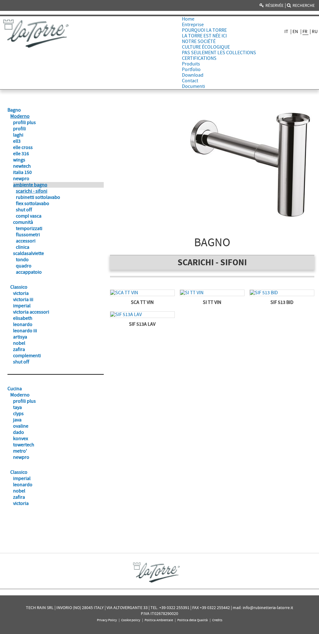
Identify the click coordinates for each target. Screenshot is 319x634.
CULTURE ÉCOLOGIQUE (206, 47)
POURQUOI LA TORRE (204, 30)
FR (305, 31)
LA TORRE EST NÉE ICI (204, 36)
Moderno (20, 116)
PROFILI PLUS (24, 122)
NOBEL (19, 343)
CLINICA (22, 247)
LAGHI (18, 135)
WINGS (19, 160)
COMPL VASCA (28, 216)
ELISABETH (22, 318)
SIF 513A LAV (142, 324)
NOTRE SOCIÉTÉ (199, 41)
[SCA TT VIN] (142, 293)
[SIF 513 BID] (282, 293)
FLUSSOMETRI (28, 235)
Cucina (14, 389)
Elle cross (23, 147)
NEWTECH (22, 166)
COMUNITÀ (23, 222)
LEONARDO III (25, 331)
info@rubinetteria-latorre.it (268, 607)
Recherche (304, 5)
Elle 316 (21, 154)
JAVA (17, 420)
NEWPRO (21, 178)
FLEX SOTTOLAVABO (32, 203)
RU (315, 31)
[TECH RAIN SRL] (36, 33)
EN (296, 31)
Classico (18, 287)
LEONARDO (22, 324)
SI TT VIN (212, 302)
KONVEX (20, 438)
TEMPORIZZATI (29, 228)
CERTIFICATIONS (199, 58)
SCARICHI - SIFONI (31, 191)
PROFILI (19, 129)
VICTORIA (21, 293)
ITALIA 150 (22, 172)
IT (286, 31)
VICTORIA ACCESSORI (31, 312)
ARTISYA (20, 337)
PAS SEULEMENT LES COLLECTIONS (219, 53)
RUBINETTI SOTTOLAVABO (38, 197)
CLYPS (18, 414)
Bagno (14, 110)
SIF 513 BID (281, 302)
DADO (18, 432)
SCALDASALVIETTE (28, 253)
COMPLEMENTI (27, 356)
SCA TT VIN (142, 302)
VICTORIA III (23, 299)
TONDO (22, 260)
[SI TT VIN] (212, 293)
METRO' (20, 451)
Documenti (193, 86)
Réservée (274, 5)
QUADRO (23, 266)
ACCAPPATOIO (29, 272)
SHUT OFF (24, 210)
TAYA (17, 407)
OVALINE (20, 426)
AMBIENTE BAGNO (30, 185)
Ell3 (17, 141)
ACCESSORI (26, 241)
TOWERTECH (23, 445)
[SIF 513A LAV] (142, 315)
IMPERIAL (22, 306)
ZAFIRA (19, 349)
